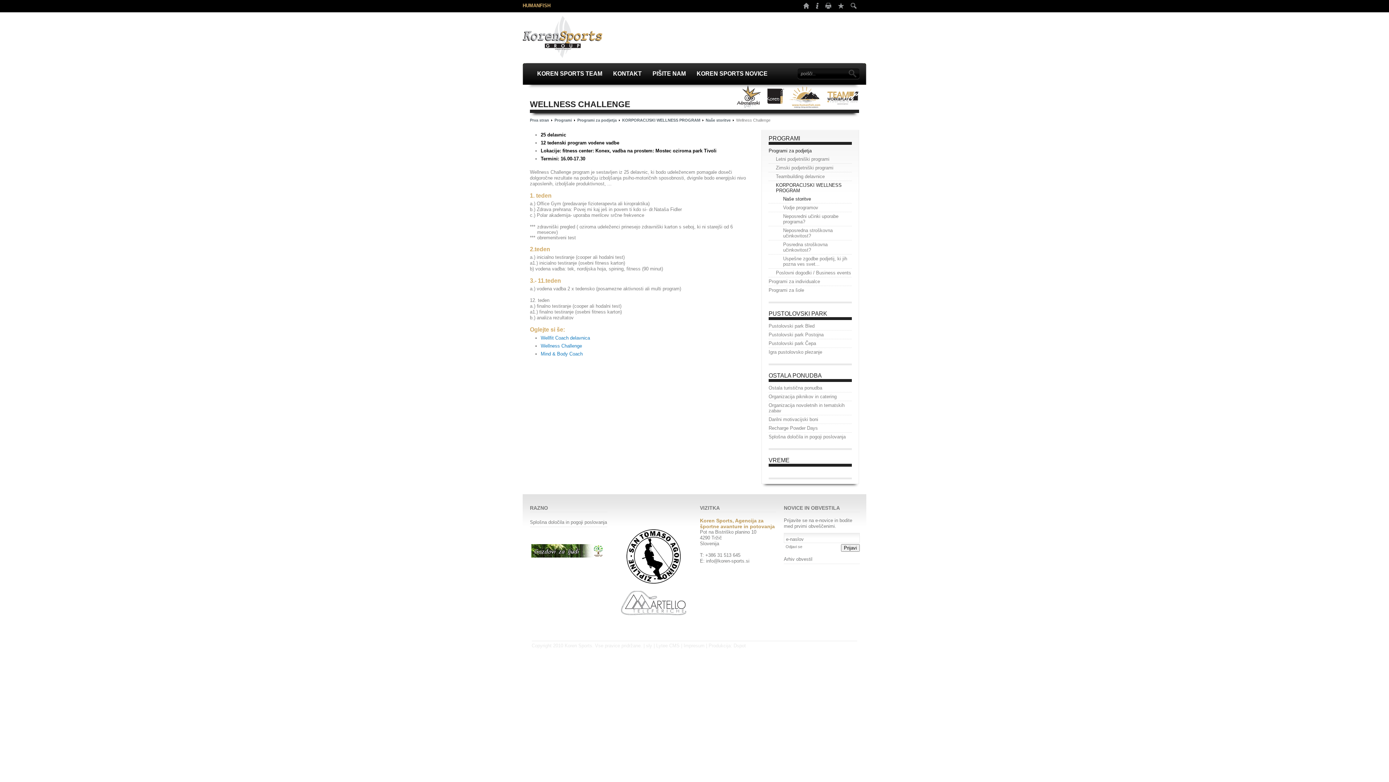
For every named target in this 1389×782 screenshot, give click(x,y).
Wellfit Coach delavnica (565, 338)
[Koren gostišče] (775, 96)
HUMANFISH (537, 5)
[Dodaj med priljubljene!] (841, 6)
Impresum (694, 645)
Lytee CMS (668, 645)
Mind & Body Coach (562, 354)
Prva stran (539, 120)
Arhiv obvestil (798, 559)
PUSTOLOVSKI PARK (798, 314)
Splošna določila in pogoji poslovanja (568, 522)
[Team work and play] (843, 96)
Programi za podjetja (597, 120)
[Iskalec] (854, 6)
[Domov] (806, 7)
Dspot (740, 645)
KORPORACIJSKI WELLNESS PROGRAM (661, 120)
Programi (563, 120)
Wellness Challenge (561, 346)
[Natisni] (828, 7)
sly (649, 645)
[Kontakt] (817, 7)
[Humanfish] (805, 96)
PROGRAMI (784, 138)
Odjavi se (794, 547)
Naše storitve (718, 120)
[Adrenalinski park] (749, 96)
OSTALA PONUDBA (795, 376)
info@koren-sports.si (727, 561)
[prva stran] (562, 37)
